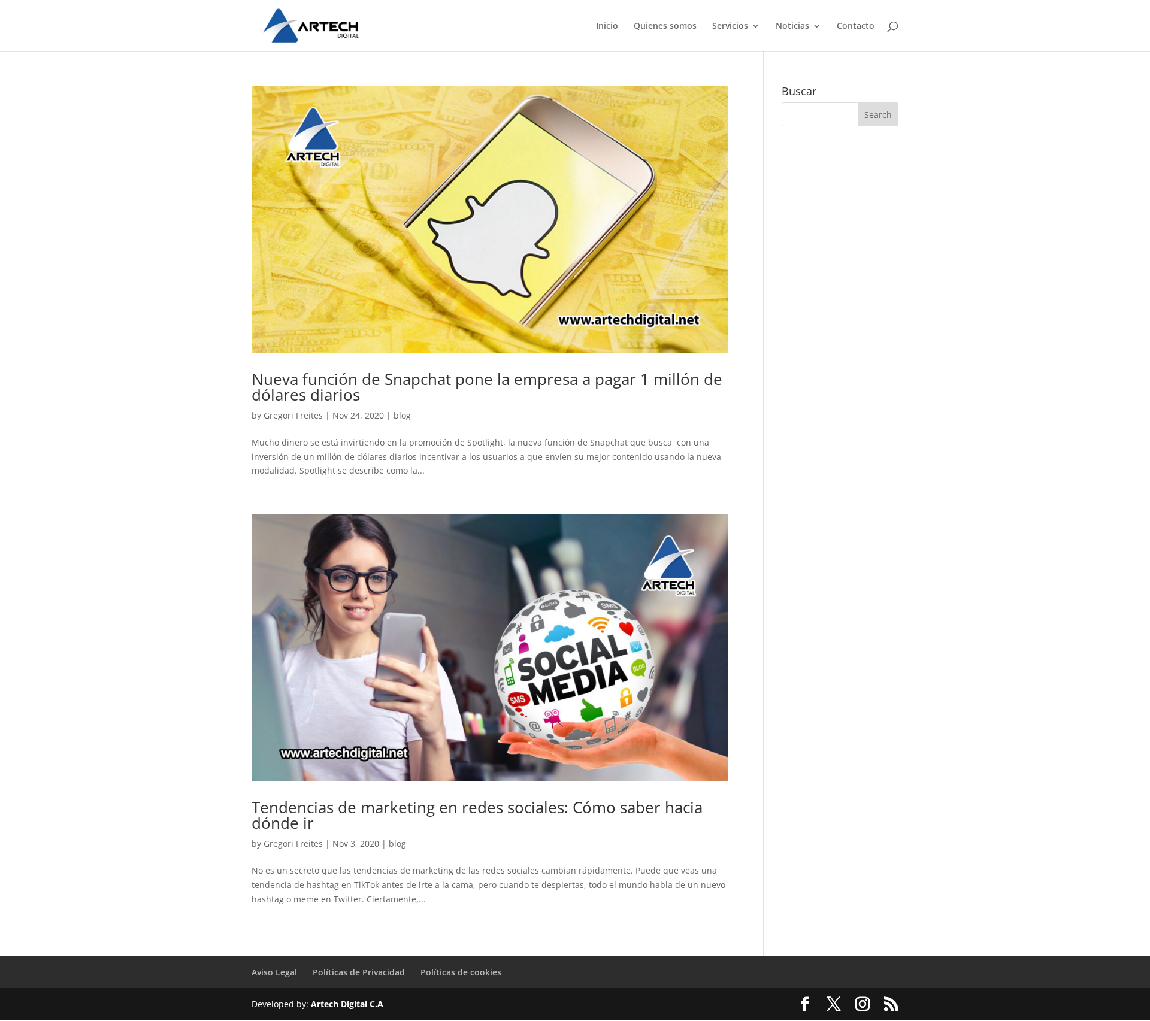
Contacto (855, 26)
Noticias (792, 26)
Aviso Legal (274, 972)
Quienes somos (665, 26)
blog (402, 415)
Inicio (607, 26)
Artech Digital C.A (347, 1004)
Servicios (730, 26)
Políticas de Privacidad (359, 972)
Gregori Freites (293, 415)
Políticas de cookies (460, 972)
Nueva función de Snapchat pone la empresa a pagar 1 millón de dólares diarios (487, 386)
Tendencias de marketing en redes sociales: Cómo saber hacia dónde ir (477, 815)
